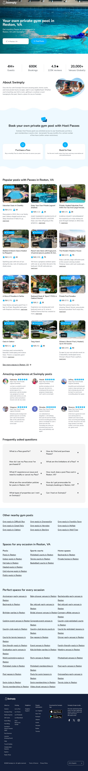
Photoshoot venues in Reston (70, 658)
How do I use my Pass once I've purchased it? (22, 463)
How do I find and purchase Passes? (58, 452)
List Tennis (18, 712)
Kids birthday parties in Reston (43, 649)
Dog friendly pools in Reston (15, 645)
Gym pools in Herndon (40, 525)
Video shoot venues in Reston (42, 686)
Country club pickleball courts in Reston (70, 623)
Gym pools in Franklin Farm (69, 521)
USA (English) (72, 763)
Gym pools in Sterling (39, 529)
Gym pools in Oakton (12, 529)
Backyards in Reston (66, 554)
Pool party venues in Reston (70, 666)
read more (6, 221)
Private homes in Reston (68, 559)
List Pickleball (18, 715)
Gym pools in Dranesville (41, 521)
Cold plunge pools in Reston (15, 571)
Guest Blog (7, 721)
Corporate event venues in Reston (41, 623)
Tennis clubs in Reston (67, 682)
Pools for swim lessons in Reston (41, 676)
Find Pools (40, 41)
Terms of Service (33, 763)
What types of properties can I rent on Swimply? (24, 494)
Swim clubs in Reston (12, 682)
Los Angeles (38, 711)
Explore (6, 752)
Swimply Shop (8, 712)
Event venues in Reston (40, 645)
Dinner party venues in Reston (71, 637)
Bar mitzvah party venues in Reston (42, 606)
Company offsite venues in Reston (69, 614)
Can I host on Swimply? (56, 493)
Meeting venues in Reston (69, 649)
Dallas (37, 728)
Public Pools (7, 755)
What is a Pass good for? (20, 451)
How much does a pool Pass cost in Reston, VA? (61, 473)
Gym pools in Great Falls (13, 525)
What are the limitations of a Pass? (61, 461)
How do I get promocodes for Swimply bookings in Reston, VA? (60, 483)
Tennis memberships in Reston (16, 686)
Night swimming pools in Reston (13, 660)
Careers (6, 709)
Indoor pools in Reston (12, 559)
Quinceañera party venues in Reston (70, 676)
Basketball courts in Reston (42, 563)
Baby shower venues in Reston (43, 596)
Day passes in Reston (39, 637)
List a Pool (17, 709)
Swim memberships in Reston (43, 682)
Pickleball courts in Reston (41, 554)
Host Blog (7, 723)
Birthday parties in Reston (14, 612)
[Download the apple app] (55, 711)
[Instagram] (78, 720)
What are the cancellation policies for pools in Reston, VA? (24, 483)
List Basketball (19, 718)
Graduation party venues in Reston (14, 651)
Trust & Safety (8, 744)
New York (38, 714)
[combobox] (16, 41)
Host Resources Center (17, 722)
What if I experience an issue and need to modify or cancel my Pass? (24, 473)
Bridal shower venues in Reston (43, 612)
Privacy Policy (44, 763)
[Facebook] (69, 720)
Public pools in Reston (12, 575)
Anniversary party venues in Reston (15, 598)
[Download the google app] (55, 716)
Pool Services (8, 733)
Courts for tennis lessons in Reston (14, 639)
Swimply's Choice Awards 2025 (8, 728)
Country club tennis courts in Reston (42, 631)
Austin (37, 722)
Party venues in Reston (40, 658)
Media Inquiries (8, 715)
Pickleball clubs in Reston (14, 666)
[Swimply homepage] (44, 2)
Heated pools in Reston (13, 567)
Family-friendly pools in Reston (71, 645)
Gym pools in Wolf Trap (68, 529)
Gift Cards (7, 718)
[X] (73, 720)
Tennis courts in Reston (40, 559)
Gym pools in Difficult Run (14, 521)
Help (5, 741)
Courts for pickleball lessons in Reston (71, 631)
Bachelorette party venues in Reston (70, 598)
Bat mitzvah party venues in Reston (70, 606)
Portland (37, 716)
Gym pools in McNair (66, 525)
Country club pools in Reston (15, 629)
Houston (37, 725)
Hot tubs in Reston (10, 563)
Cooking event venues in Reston (16, 621)
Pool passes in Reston (12, 674)
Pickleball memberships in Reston (41, 668)
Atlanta (37, 719)
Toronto (37, 731)
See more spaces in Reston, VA (16, 364)
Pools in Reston (9, 554)
